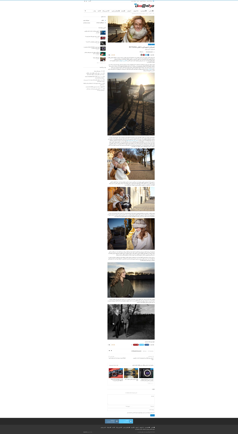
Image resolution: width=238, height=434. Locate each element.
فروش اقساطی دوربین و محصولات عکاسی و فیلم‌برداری (145, 429)
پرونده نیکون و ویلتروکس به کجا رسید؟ (92, 42)
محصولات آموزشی (143, 1)
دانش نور (150, 44)
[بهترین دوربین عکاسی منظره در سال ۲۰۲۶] (131, 373)
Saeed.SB (85, 432)
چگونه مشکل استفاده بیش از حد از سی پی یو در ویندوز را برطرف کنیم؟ (94, 80)
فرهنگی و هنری (115, 11)
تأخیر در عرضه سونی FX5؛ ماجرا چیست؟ (92, 36)
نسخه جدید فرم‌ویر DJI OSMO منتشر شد (92, 87)
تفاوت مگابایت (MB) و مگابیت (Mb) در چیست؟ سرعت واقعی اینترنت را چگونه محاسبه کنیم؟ (95, 74)
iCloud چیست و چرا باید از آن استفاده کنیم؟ (117, 358)
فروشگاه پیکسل (149, 1)
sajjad (102, 87)
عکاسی (150, 11)
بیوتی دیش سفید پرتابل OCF (132, 140)
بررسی (153, 44)
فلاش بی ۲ (150, 69)
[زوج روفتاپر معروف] (103, 59)
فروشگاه (108, 427)
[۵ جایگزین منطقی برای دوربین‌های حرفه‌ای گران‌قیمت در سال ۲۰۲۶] (103, 54)
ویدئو (122, 11)
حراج (138, 1)
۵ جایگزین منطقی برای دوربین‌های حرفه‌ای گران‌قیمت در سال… (92, 53)
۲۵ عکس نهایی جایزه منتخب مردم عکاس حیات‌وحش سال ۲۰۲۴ (95, 89)
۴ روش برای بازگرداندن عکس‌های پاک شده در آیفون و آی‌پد (143, 358)
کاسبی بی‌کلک (105, 11)
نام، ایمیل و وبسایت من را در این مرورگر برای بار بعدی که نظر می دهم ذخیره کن (140, 412)
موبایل (129, 11)
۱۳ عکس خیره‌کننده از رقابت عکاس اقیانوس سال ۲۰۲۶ (91, 32)
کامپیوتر (135, 11)
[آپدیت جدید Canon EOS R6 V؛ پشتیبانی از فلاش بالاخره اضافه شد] (146, 373)
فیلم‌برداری (143, 11)
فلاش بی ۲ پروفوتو (123, 61)
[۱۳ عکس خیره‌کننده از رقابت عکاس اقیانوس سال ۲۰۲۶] (103, 33)
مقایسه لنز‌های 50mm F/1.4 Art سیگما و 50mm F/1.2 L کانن (94, 84)
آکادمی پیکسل (103, 427)
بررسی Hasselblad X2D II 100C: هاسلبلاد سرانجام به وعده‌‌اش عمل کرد (94, 77)
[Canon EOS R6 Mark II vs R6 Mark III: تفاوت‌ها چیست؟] (116, 373)
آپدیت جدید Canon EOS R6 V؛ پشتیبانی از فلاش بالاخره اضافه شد (91, 47)
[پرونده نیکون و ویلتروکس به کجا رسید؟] (103, 43)
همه (98, 11)
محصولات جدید (133, 1)
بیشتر (95, 11)
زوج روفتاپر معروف (96, 58)
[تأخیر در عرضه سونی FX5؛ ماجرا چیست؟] (103, 38)
